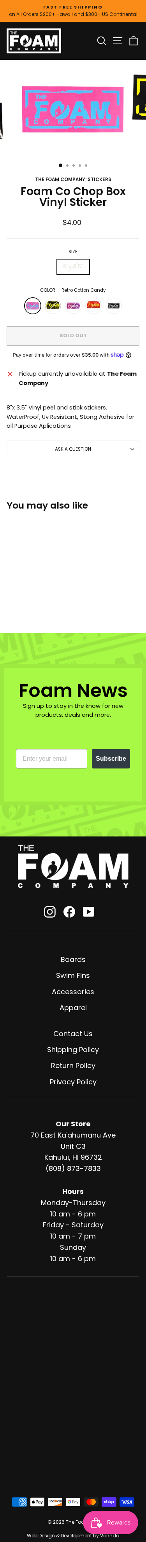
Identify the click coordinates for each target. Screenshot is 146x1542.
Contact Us (73, 1033)
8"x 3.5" (73, 266)
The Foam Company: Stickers (73, 179)
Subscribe (111, 758)
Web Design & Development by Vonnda (73, 1535)
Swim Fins (73, 975)
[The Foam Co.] (73, 866)
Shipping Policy (73, 1049)
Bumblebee (53, 306)
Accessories (73, 992)
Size (73, 252)
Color (73, 290)
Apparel (73, 1007)
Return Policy (73, 1065)
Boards (73, 959)
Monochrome (113, 306)
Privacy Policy (73, 1082)
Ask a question (73, 449)
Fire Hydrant (93, 306)
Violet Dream (73, 306)
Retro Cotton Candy (32, 306)
